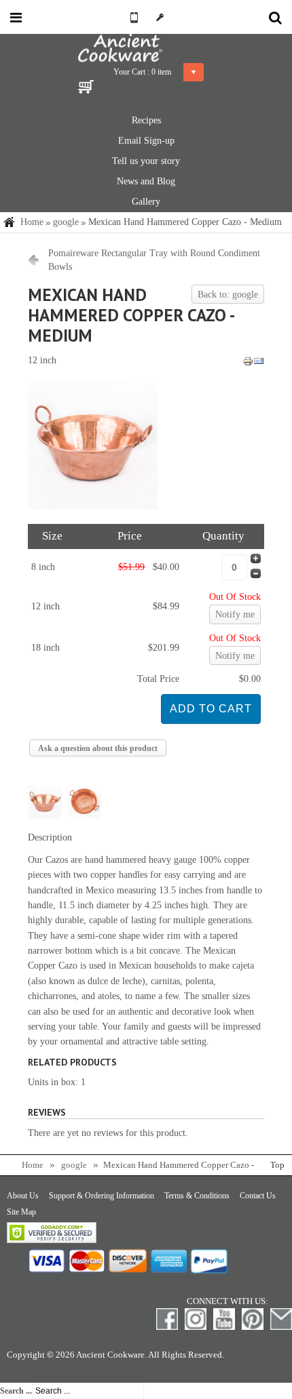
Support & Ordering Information (101, 1195)
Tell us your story (146, 161)
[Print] (247, 364)
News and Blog (146, 181)
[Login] (160, 17)
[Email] (258, 364)
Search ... (16, 1391)
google (66, 222)
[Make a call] (132, 17)
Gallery (146, 202)
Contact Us (258, 1195)
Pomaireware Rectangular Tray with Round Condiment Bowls (154, 260)
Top (277, 1165)
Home (31, 222)
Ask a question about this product (98, 748)
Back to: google (228, 294)
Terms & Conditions (197, 1195)
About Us (23, 1195)
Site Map (21, 1212)
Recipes (146, 120)
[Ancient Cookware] (146, 48)
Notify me (235, 614)
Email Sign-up (146, 141)
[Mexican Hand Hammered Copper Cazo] (93, 506)
